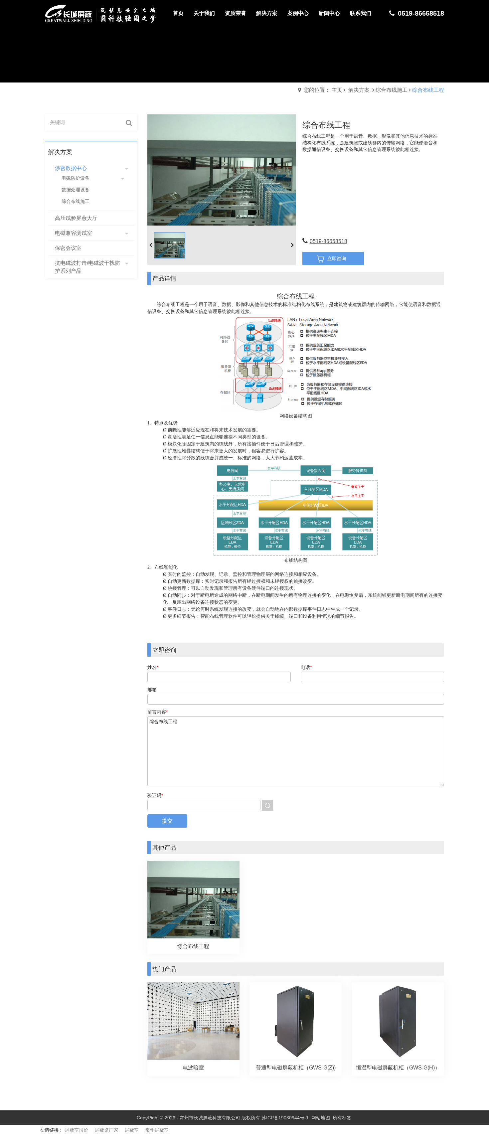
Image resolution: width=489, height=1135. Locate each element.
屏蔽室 (132, 1130)
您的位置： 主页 (323, 90)
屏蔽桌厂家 (106, 1130)
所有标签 (342, 1117)
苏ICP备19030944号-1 (285, 1117)
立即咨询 (336, 258)
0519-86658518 (328, 241)
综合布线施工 (392, 90)
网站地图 (320, 1117)
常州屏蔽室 (157, 1130)
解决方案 (359, 90)
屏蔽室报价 (76, 1130)
